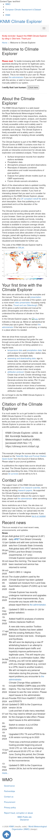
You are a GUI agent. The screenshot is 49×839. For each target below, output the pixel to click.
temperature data (14, 350)
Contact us (8, 796)
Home (4, 42)
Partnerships (9, 791)
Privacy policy (10, 807)
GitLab (21, 247)
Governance (9, 785)
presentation (35, 297)
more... (5, 772)
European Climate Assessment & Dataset (23, 9)
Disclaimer (24, 819)
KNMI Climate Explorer (21, 21)
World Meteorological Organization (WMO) (29, 827)
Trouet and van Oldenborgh (25, 305)
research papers (25, 490)
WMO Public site (24, 817)
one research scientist (30, 487)
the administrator (16, 77)
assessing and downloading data (21, 358)
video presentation (23, 302)
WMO (7, 4)
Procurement (9, 802)
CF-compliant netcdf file (31, 198)
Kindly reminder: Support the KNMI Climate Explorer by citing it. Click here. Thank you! (24, 37)
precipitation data (34, 350)
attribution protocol (15, 372)
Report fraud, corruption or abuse (18, 812)
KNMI (7, 15)
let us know (13, 473)
